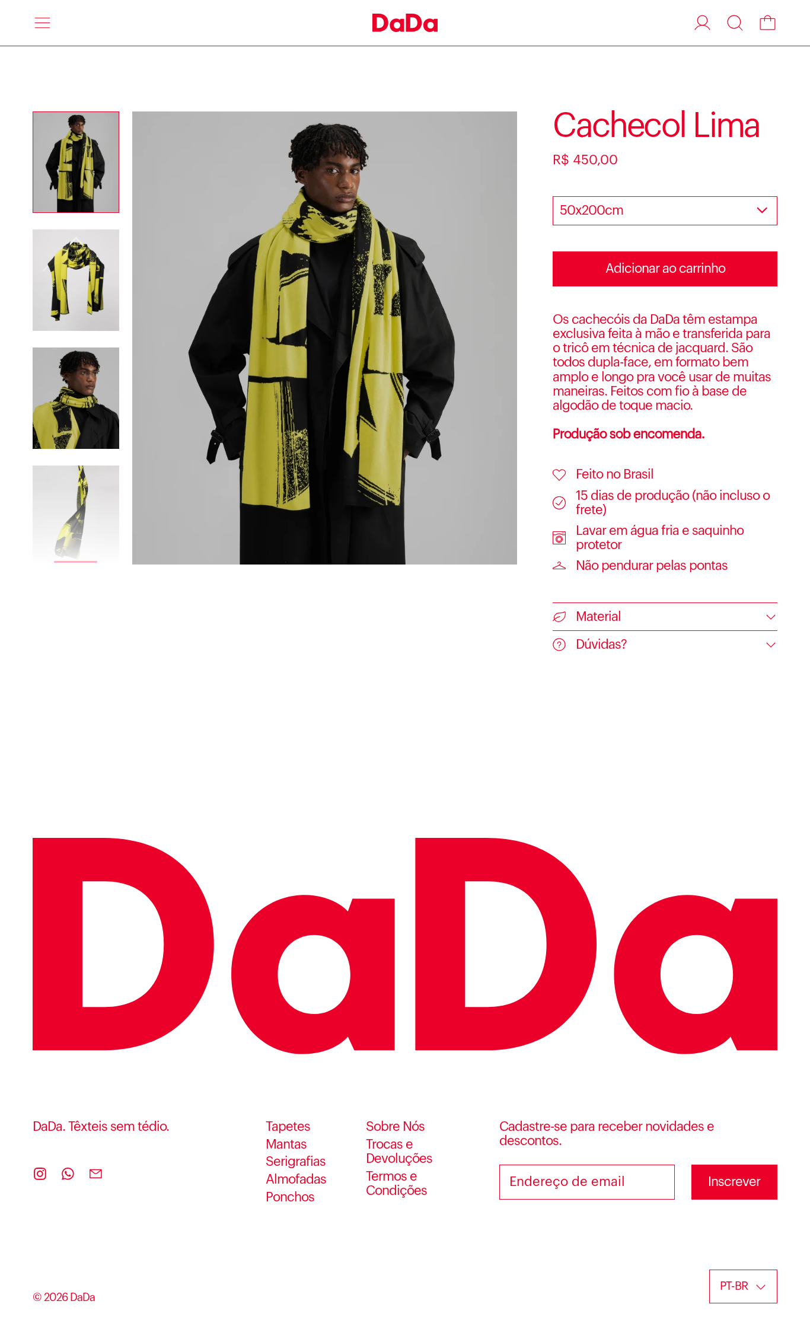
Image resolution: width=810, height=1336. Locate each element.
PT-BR (734, 1286)
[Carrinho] (767, 23)
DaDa (82, 1297)
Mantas (286, 1144)
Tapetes (288, 1126)
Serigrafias (296, 1161)
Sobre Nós (395, 1126)
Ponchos (290, 1197)
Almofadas (296, 1179)
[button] (735, 23)
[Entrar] (702, 23)
